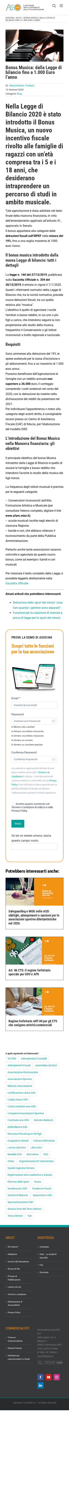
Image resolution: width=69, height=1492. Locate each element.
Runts (37, 1181)
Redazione (12, 1254)
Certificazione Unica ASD (22, 1092)
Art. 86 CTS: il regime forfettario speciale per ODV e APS (29, 972)
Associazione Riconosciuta (23, 1072)
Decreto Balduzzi (43, 1120)
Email (15, 698)
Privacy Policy (14, 1312)
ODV (45, 1154)
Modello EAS (15, 1154)
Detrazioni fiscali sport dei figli (24, 1133)
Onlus (11, 1161)
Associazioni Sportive (20, 1079)
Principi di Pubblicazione (14, 1278)
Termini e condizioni (17, 1294)
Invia (18, 823)
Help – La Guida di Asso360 (48, 1256)
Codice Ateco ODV (18, 1099)
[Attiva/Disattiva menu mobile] (61, 6)
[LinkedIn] (40, 1385)
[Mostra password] (53, 721)
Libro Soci (36, 1147)
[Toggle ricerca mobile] (54, 6)
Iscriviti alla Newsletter (18, 1261)
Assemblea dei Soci (46, 1065)
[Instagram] (57, 1377)
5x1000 (12, 1058)
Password (17, 714)
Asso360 (10, 18)
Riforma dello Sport (18, 1181)
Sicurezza (44, 1272)
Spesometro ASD (42, 1195)
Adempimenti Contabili (34, 1058)
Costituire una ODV (18, 1120)
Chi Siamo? (13, 1247)
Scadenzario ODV (17, 1188)
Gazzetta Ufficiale (17, 583)
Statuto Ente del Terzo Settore (24, 1209)
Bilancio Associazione (20, 1086)
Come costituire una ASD (22, 1106)
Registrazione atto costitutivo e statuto (30, 1175)
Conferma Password (23, 752)
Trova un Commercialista (15, 1339)
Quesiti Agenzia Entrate (21, 1168)
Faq (41, 1265)
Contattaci (44, 1247)
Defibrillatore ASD (17, 1127)
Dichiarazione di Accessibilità (15, 1304)
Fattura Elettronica (44, 1140)
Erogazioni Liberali (18, 1140)
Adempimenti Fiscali (19, 1065)
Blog (19, 18)
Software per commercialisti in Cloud (19, 1357)
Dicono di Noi (14, 1269)
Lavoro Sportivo (17, 1147)
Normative (32, 1154)
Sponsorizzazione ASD (20, 1202)
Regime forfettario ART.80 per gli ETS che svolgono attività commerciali (32, 1023)
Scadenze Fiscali (41, 1188)
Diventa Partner (15, 1348)
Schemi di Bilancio (18, 1195)
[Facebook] (40, 1377)
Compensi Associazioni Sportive (26, 1113)
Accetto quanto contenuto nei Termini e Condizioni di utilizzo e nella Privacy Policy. (32, 807)
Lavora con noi (14, 1287)
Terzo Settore (15, 1215)
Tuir (29, 1215)
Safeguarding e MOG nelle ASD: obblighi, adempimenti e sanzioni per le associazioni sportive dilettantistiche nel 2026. (33, 917)
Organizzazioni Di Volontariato (36, 1161)
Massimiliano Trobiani (21, 85)
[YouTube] (48, 1377)
